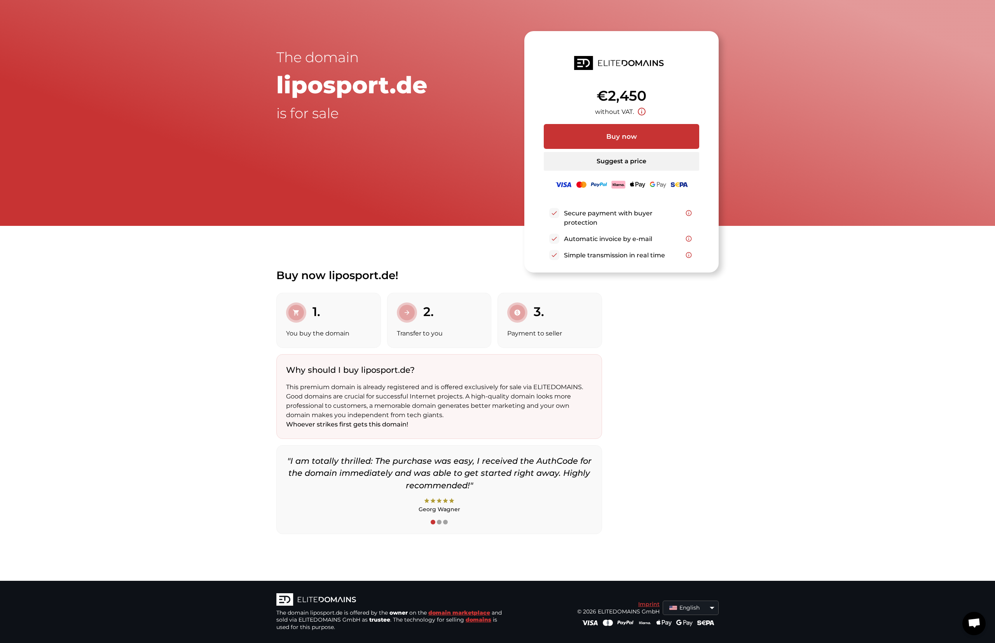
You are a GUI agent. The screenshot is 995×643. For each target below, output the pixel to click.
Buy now (621, 136)
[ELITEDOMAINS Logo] (393, 600)
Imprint (649, 604)
